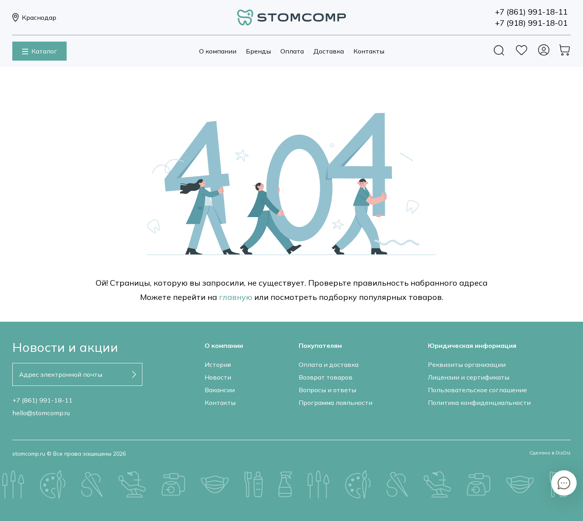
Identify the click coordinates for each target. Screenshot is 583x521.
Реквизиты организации (467, 364)
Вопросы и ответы (327, 390)
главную (235, 297)
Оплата (292, 51)
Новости (218, 377)
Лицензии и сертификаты (468, 377)
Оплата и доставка (329, 364)
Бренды (258, 51)
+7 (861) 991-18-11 (42, 400)
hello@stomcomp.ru (41, 413)
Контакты (368, 51)
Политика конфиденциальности (479, 402)
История (218, 364)
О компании (217, 51)
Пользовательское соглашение (477, 390)
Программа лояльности (335, 402)
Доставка (328, 51)
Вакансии (220, 390)
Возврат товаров (326, 377)
